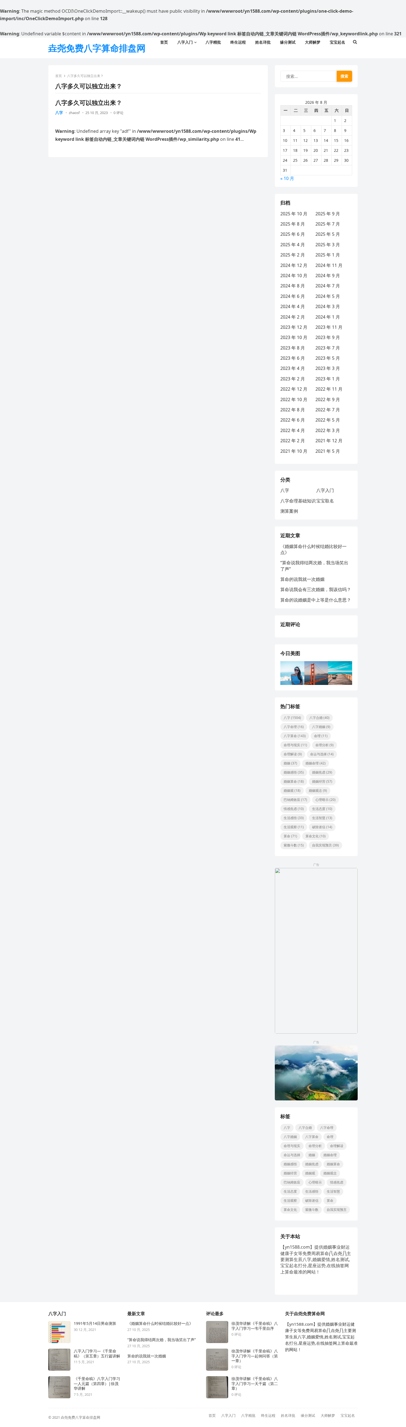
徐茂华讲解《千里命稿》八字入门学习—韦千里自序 (254, 1326)
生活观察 (294, 827)
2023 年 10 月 (293, 337)
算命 (290, 836)
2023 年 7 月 (327, 348)
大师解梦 (328, 1415)
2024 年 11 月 (328, 265)
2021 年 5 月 (327, 451)
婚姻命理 (315, 763)
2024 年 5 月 (327, 296)
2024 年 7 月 (327, 286)
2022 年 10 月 (293, 399)
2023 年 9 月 (327, 337)
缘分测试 (308, 1415)
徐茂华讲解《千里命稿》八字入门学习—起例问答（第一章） (254, 1356)
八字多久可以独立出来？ (88, 102)
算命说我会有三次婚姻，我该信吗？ (315, 589)
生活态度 (322, 808)
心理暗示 (325, 799)
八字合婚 (319, 717)
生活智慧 (322, 818)
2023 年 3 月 (327, 368)
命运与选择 (322, 754)
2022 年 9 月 (327, 399)
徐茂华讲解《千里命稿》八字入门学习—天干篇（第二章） (254, 1383)
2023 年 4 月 (292, 368)
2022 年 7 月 (327, 410)
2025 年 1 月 (327, 255)
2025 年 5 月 (327, 234)
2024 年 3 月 (327, 306)
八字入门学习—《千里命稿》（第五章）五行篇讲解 (97, 1353)
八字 (59, 112)
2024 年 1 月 (327, 317)
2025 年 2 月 (292, 255)
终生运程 (268, 1415)
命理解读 (293, 754)
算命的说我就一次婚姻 (302, 579)
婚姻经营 (322, 781)
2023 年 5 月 (327, 358)
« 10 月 (287, 178)
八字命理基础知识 (298, 501)
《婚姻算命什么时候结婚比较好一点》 (160, 1323)
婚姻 (290, 763)
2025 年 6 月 (292, 234)
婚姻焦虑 (322, 772)
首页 (58, 75)
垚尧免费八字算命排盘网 (97, 48)
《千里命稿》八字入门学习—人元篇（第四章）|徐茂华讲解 (97, 1383)
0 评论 (118, 112)
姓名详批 (288, 1415)
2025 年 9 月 (327, 214)
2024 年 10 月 (293, 275)
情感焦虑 (294, 808)
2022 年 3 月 (327, 430)
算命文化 (315, 836)
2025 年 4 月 (292, 245)
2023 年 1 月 (327, 379)
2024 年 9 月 (327, 275)
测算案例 (289, 511)
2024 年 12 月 (293, 265)
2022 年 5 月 (327, 420)
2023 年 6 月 (292, 358)
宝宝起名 (348, 1415)
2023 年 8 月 (292, 348)
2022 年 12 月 (293, 389)
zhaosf (74, 112)
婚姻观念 (318, 790)
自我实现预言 (325, 845)
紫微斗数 (294, 845)
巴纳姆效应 (295, 799)
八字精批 (248, 1415)
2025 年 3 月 (327, 245)
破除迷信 (322, 827)
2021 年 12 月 (328, 441)
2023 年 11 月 (328, 327)
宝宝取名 (325, 501)
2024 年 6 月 (292, 296)
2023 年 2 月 (292, 379)
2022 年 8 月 (292, 410)
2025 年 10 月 (293, 214)
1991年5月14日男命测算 (95, 1323)
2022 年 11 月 (328, 389)
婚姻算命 (294, 781)
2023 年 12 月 (293, 327)
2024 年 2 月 (292, 317)
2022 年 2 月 (292, 441)
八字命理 (294, 726)
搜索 (344, 76)
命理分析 (324, 745)
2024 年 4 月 (292, 306)
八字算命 (295, 736)
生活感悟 (294, 818)
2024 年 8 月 (292, 286)
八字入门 (325, 490)
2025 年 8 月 (292, 224)
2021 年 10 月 (293, 451)
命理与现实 (295, 745)
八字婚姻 (321, 726)
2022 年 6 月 (292, 420)
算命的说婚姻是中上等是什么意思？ (315, 600)
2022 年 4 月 (292, 430)
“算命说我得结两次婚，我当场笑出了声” (161, 1339)
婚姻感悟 (294, 772)
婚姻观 (292, 790)
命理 (321, 736)
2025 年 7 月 (327, 224)
